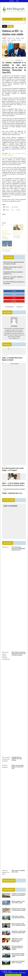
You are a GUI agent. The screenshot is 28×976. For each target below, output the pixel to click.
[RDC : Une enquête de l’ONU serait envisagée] (7, 243)
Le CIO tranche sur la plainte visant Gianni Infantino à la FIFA (18, 916)
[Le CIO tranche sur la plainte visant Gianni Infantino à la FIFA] (6, 919)
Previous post (10, 306)
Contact (10, 971)
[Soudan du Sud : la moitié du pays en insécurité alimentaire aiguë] (6, 934)
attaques (9, 38)
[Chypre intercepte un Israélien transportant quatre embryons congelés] (6, 956)
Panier (17, 1)
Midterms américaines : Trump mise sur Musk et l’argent (18, 901)
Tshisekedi (10, 42)
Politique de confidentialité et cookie (11, 972)
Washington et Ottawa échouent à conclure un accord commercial (19, 894)
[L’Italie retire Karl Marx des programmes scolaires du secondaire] (6, 949)
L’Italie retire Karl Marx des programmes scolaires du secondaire (17, 947)
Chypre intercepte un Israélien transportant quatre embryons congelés (18, 955)
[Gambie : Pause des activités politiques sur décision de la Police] (6, 866)
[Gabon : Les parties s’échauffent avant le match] (6, 874)
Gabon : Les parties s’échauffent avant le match (18, 871)
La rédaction (4, 971)
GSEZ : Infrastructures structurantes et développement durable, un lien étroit (18, 548)
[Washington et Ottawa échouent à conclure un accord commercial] (6, 896)
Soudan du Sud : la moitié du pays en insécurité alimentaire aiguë (19, 931)
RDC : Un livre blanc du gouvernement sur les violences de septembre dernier (18, 232)
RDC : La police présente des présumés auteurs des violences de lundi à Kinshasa (6, 233)
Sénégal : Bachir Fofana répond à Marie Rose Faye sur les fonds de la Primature (13, 263)
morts (8, 40)
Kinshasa (4, 40)
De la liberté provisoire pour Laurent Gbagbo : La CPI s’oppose (13, 469)
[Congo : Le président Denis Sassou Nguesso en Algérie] (14, 353)
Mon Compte (12, 1)
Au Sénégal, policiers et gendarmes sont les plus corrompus (17, 758)
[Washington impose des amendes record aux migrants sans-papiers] (6, 911)
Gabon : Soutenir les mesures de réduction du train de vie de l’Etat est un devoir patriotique (19, 653)
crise (14, 38)
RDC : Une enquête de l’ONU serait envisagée (7, 247)
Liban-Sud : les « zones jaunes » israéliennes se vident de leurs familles (13, 277)
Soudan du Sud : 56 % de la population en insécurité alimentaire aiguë (17, 940)
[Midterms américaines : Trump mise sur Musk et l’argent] (6, 904)
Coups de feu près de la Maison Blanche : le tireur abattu (18, 961)
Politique (4, 355)
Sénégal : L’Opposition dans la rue (12, 493)
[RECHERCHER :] (14, 22)
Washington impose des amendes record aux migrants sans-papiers (19, 909)
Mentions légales (22, 972)
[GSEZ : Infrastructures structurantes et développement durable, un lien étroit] (6, 647)
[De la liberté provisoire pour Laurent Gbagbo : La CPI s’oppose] (14, 464)
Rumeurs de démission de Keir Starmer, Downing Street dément (18, 924)
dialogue (18, 38)
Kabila (22, 38)
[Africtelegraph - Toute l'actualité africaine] (14, 10)
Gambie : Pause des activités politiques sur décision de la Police (18, 767)
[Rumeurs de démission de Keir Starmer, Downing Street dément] (6, 926)
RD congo (4, 42)
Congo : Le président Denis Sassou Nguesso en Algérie (12, 358)
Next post (19, 306)
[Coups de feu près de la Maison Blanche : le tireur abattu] (6, 964)
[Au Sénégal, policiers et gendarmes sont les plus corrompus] (6, 761)
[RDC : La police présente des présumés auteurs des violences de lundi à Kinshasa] (7, 227)
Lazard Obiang (10, 60)
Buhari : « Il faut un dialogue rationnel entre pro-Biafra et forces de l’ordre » (13, 484)
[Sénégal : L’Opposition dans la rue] (14, 489)
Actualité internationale (8, 889)
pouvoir (19, 40)
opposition (13, 40)
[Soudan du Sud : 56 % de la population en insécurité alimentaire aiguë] (6, 941)
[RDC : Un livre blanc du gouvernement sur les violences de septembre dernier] (18, 227)
